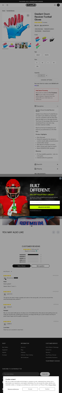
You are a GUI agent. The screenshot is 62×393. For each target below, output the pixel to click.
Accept (30, 389)
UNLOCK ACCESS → (44, 207)
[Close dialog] (60, 178)
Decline (47, 389)
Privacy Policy (52, 385)
